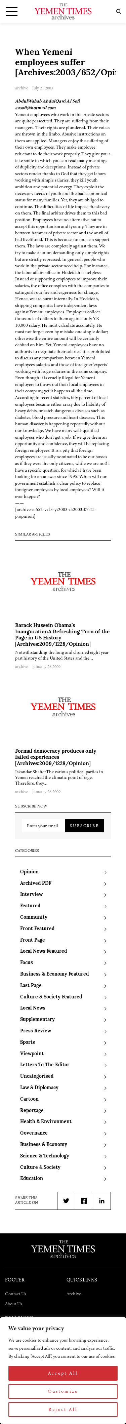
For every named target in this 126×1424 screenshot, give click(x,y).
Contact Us (15, 1294)
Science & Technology (44, 1156)
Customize (63, 1391)
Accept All (63, 1373)
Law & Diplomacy (39, 1088)
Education (31, 1178)
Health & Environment (46, 1121)
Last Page (31, 985)
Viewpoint (32, 1054)
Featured (30, 906)
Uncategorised (36, 1076)
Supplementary (37, 1019)
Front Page (32, 940)
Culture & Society (40, 1167)
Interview (31, 894)
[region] (63, 1370)
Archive (74, 1294)
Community (33, 917)
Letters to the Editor (45, 1065)
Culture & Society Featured (51, 997)
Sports (27, 1042)
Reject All (63, 1409)
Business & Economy (43, 1144)
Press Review (35, 1031)
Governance (34, 1133)
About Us (13, 1304)
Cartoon (29, 1099)
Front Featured (37, 929)
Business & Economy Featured (54, 974)
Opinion (29, 872)
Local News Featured (43, 951)
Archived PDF (35, 883)
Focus (26, 962)
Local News (32, 1008)
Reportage (32, 1110)
